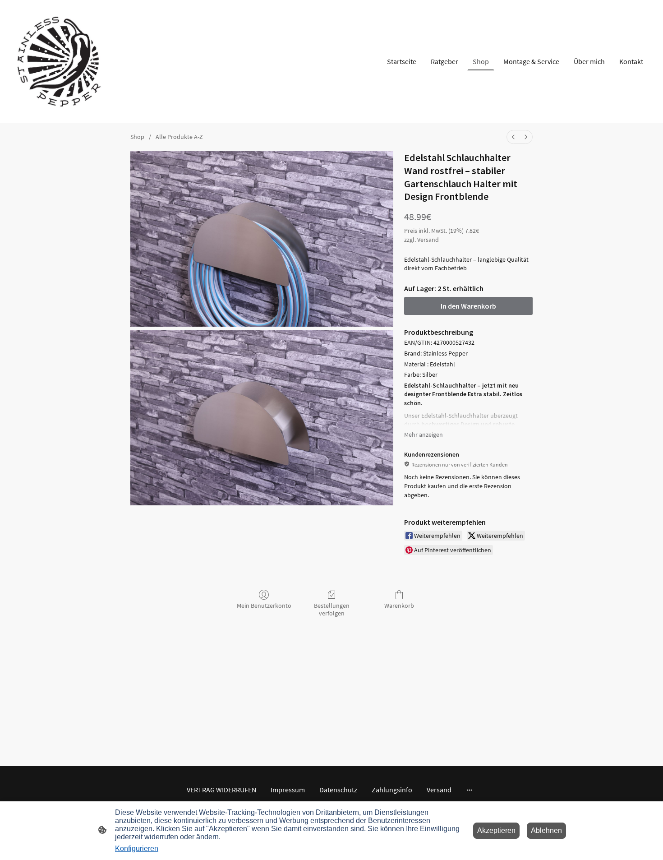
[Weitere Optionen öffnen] (469, 789)
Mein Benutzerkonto (264, 605)
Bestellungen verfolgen (332, 609)
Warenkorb (399, 605)
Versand (428, 240)
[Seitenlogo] (61, 61)
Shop (137, 137)
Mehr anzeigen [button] (423, 434)
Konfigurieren (136, 848)
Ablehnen (546, 830)
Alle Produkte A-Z (179, 137)
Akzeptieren (496, 830)
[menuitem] (513, 136)
